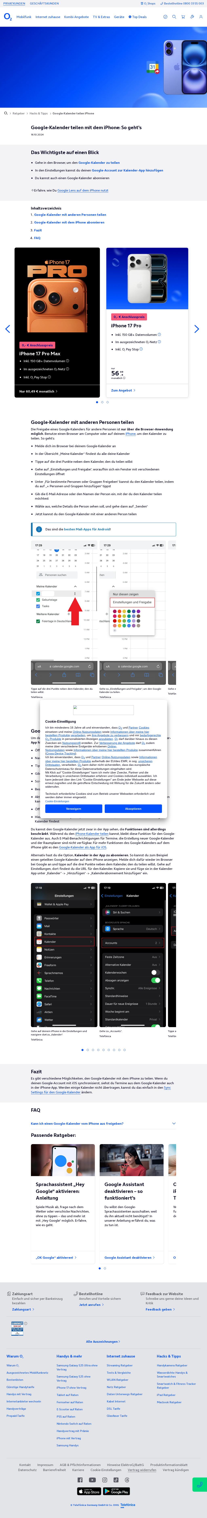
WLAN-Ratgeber (117, 1380)
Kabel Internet (116, 1401)
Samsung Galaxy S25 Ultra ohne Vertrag (77, 1367)
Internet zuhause (47, 17)
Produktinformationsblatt (169, 1465)
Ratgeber (19, 113)
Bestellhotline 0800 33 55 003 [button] (184, 3)
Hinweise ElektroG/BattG (125, 1465)
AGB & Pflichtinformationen (80, 1465)
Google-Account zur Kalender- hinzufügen (127, 170)
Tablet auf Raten (67, 1395)
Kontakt (25, 1465)
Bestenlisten (14, 1380)
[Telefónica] (128, 1505)
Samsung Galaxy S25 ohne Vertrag (74, 1378)
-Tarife (15, 1416)
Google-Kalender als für (82, 847)
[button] (24, 17)
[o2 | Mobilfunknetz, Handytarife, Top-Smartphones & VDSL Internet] (6, 113)
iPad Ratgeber (166, 1395)
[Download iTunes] (89, 1494)
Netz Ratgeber (116, 1387)
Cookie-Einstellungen (106, 1470)
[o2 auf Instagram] (104, 1480)
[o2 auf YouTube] (92, 1480)
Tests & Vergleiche (119, 1373)
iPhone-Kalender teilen (92, 833)
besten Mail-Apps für (87, 529)
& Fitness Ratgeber (176, 1386)
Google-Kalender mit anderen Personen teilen (70, 214)
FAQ (37, 238)
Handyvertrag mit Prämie (73, 1431)
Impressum (45, 1465)
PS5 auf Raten (66, 1417)
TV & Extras (101, 17)
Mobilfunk (24, 17)
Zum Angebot (122, 390)
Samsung (68, 1445)
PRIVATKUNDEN (14, 3)
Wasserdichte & (172, 1375)
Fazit (38, 230)
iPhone (131, 433)
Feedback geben (159, 1309)
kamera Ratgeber (172, 1365)
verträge (16, 1409)
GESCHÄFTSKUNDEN (44, 3)
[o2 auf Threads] (127, 1480)
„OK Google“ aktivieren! (55, 1257)
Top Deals (139, 17)
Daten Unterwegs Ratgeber (125, 1394)
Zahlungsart (22, 1309)
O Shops (149, 3)
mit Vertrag (18, 1394)
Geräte (119, 17)
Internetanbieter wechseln (23, 1401)
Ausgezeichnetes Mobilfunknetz (27, 1373)
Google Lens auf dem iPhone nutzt (82, 190)
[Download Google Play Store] (116, 1494)
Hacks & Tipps (39, 113)
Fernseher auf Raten (70, 1402)
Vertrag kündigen (176, 1470)
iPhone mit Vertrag (69, 1438)
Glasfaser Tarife (117, 1416)
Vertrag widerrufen (142, 1470)
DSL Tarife (113, 1409)
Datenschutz (27, 1470)
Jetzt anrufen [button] (90, 1304)
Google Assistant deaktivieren (128, 1257)
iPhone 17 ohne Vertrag (71, 1388)
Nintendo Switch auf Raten (74, 1424)
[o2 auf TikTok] (116, 1480)
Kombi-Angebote (76, 17)
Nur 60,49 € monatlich (37, 391)
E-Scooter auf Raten (70, 1409)
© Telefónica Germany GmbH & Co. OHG (94, 1505)
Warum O (12, 1365)
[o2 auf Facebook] (80, 1480)
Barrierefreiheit (54, 1470)
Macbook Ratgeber (169, 1402)
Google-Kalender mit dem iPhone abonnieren (69, 222)
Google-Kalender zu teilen (99, 162)
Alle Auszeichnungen (102, 1341)
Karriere (78, 1470)
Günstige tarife (20, 1387)
